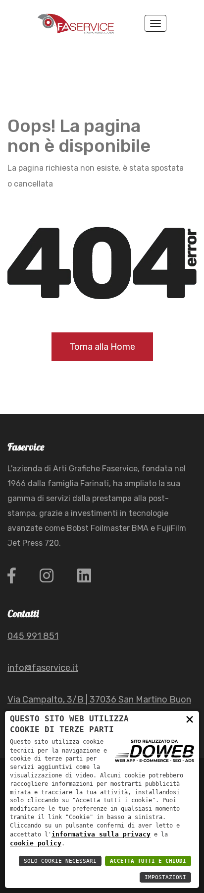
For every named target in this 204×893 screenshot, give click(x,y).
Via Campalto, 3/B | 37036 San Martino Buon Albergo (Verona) (99, 707)
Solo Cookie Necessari (60, 861)
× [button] (189, 719)
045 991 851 (32, 636)
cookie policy (35, 843)
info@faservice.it (42, 667)
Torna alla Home (102, 346)
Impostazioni (165, 877)
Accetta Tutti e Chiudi (148, 861)
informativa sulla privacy (101, 834)
